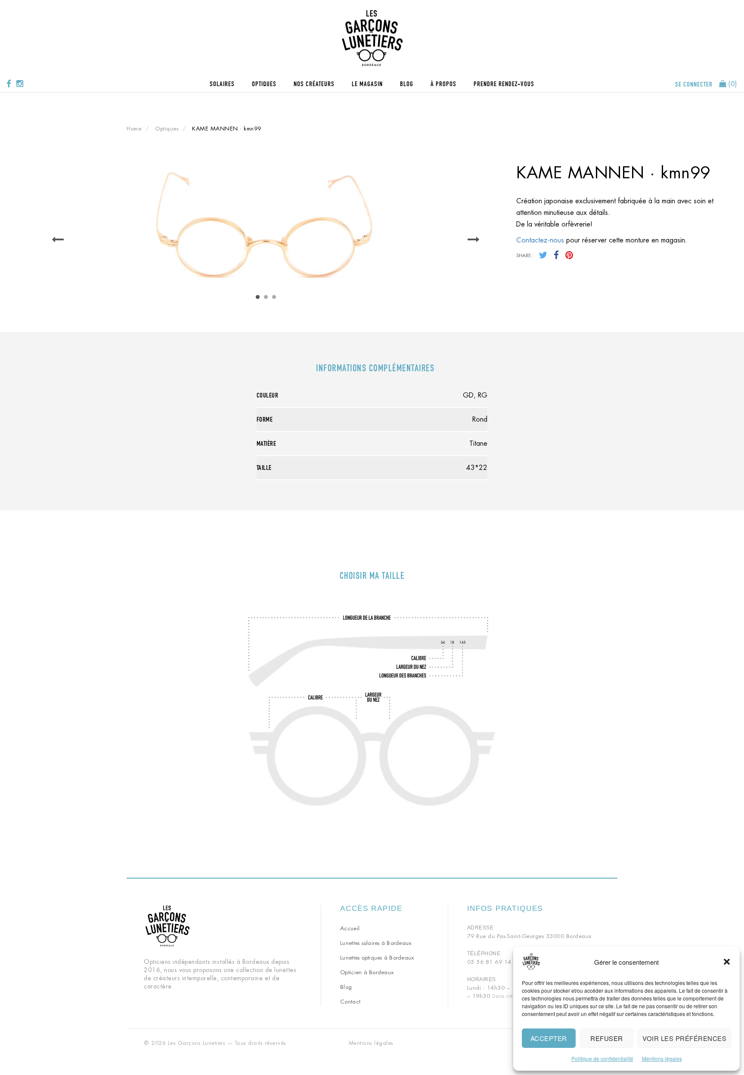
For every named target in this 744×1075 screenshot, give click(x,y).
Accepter (548, 1038)
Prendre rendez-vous (504, 84)
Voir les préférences (684, 1038)
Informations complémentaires (375, 368)
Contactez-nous (540, 240)
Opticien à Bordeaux (367, 972)
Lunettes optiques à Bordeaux (377, 957)
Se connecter (694, 84)
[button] (726, 961)
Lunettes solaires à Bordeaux (375, 943)
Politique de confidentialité (602, 1058)
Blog (406, 84)
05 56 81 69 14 (489, 962)
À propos (443, 84)
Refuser (606, 1038)
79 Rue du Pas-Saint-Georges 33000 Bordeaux (529, 936)
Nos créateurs (314, 84)
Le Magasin (367, 84)
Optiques (264, 84)
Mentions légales (662, 1058)
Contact (350, 1001)
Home (134, 128)
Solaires (222, 84)
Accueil (350, 928)
